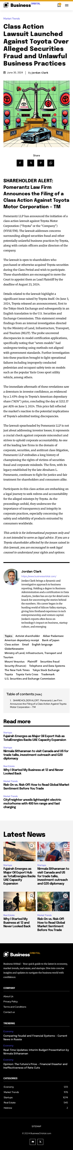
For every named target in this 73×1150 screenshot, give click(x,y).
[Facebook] (21, 163)
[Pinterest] (41, 163)
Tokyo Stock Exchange (46, 670)
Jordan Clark (40, 72)
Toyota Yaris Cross (27, 674)
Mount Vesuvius (14, 661)
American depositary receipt (22, 640)
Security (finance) (15, 665)
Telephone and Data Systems (47, 665)
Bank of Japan (50, 640)
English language (42, 644)
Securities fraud (49, 661)
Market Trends (11, 18)
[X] (31, 163)
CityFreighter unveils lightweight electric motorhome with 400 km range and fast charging (32, 803)
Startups (7, 732)
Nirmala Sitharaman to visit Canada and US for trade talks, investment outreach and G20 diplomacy (35, 755)
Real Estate (9, 766)
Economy (8, 1031)
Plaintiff (32, 661)
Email (25, 644)
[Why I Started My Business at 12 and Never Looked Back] (19, 901)
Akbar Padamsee (53, 636)
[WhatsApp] (51, 163)
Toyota (9, 674)
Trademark (48, 674)
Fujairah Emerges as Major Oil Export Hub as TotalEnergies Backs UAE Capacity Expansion (19, 876)
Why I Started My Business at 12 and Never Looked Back (16, 923)
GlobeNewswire (14, 648)
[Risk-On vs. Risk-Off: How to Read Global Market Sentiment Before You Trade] (53, 901)
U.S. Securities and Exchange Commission (30, 678)
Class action (12, 644)
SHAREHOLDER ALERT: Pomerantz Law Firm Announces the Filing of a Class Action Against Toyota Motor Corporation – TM (38, 704)
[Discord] (33, 1142)
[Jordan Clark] (11, 599)
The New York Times (17, 670)
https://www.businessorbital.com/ (38, 576)
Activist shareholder (27, 636)
